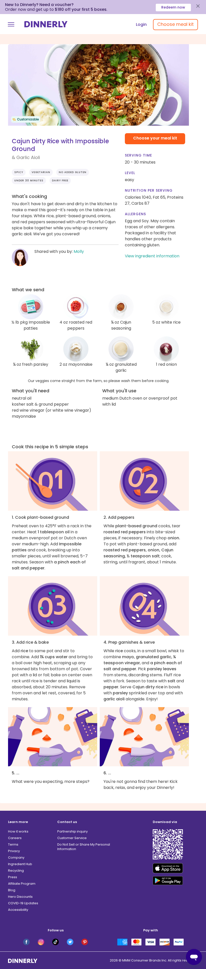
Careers (15, 838)
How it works (18, 831)
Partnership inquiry (72, 831)
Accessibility (18, 909)
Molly (79, 251)
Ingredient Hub (20, 864)
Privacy (14, 851)
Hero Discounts (20, 896)
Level (130, 172)
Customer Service (72, 838)
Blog (11, 890)
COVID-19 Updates (23, 903)
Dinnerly (46, 24)
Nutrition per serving (149, 190)
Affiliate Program (21, 883)
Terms (13, 844)
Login (141, 24)
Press (12, 877)
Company (16, 857)
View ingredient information (152, 256)
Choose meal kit (175, 24)
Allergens (135, 213)
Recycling (16, 870)
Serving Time (138, 155)
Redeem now (173, 7)
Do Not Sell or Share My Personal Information (83, 846)
